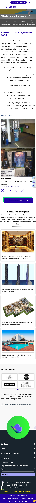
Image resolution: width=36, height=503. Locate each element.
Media (7, 29)
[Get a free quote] (34, 185)
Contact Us (19, 487)
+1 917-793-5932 (25, 491)
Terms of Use (16, 498)
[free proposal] (18, 200)
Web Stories (26, 482)
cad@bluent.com (10, 491)
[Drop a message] (34, 181)
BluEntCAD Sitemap (27, 498)
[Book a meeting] (34, 177)
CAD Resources (19, 485)
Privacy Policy (7, 498)
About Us (10, 482)
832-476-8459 (15, 187)
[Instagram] (19, 501)
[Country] (30, 3)
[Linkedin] (16, 501)
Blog (17, 482)
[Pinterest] (23, 501)
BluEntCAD (5, 187)
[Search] (34, 3)
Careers (10, 487)
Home (2, 29)
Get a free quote (17, 2)
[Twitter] (12, 501)
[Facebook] (9, 501)
